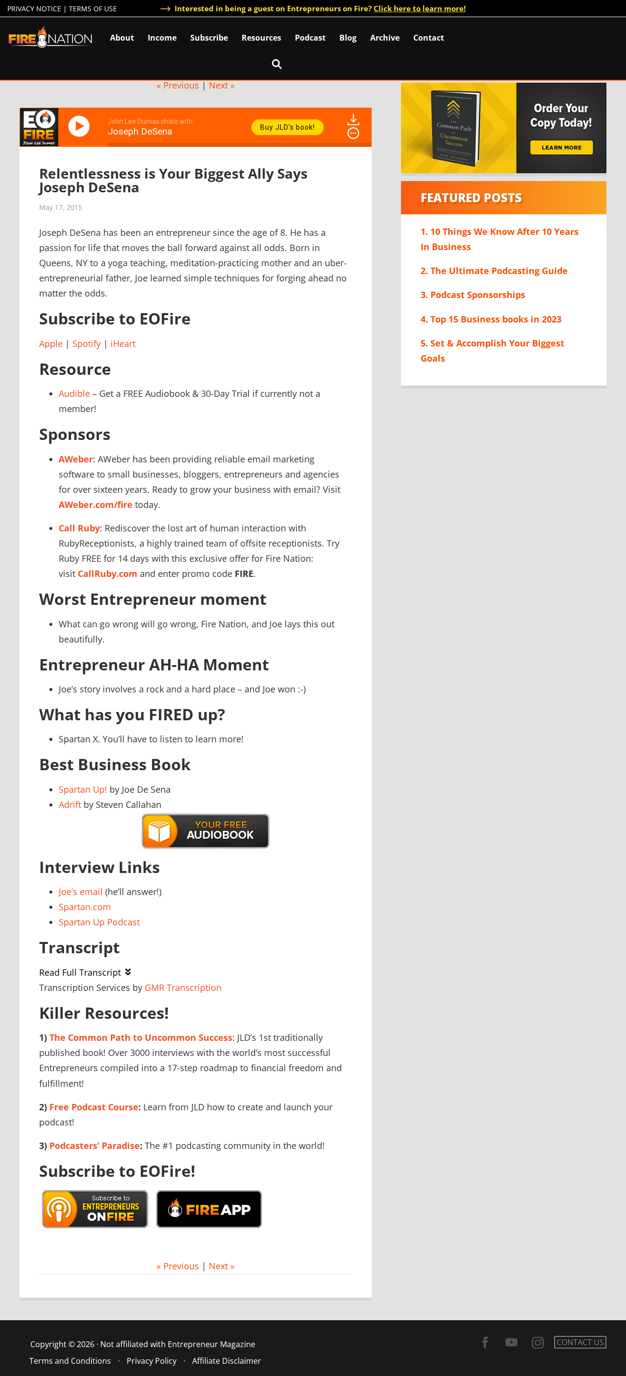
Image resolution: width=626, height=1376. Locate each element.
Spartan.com (85, 907)
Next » (222, 85)
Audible (74, 393)
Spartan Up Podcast (99, 922)
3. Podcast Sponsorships (473, 294)
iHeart (123, 343)
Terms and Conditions (70, 1360)
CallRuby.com (107, 573)
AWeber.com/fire (96, 504)
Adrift (70, 804)
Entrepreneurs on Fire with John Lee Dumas (50, 36)
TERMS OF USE (93, 8)
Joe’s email (81, 891)
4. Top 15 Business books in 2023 (491, 319)
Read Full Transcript (80, 972)
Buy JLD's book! (287, 127)
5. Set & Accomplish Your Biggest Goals (492, 350)
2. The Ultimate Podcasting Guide (494, 270)
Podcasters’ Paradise (94, 1145)
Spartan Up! (83, 789)
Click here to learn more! (420, 8)
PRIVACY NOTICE (34, 8)
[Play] (81, 126)
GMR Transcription (183, 987)
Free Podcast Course (93, 1107)
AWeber (76, 459)
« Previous (177, 85)
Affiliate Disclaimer (226, 1360)
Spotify (86, 343)
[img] (353, 133)
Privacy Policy (152, 1360)
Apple (51, 343)
